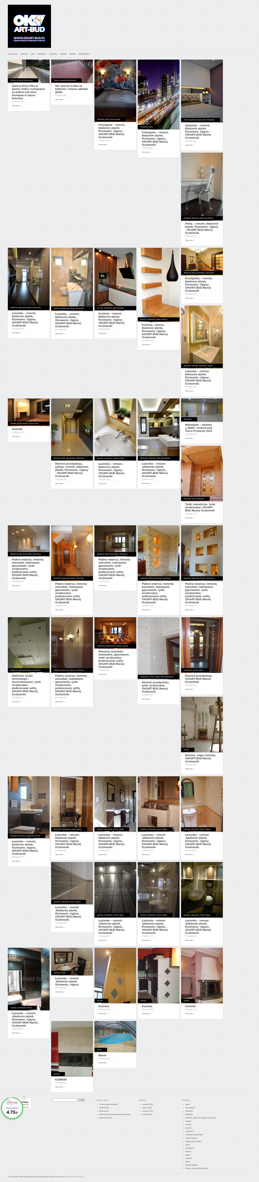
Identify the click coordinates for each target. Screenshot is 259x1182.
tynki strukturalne (208, 120)
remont (112, 119)
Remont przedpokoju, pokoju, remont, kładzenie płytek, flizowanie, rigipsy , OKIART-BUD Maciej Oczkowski (71, 470)
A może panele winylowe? (108, 1104)
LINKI (33, 54)
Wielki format (104, 1108)
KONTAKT (24, 54)
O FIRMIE (63, 54)
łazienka (195, 366)
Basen (102, 1055)
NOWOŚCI (53, 54)
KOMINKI (61, 1079)
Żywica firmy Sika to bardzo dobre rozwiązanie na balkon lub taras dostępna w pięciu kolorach (28, 92)
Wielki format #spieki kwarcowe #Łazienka (114, 1114)
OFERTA (72, 54)
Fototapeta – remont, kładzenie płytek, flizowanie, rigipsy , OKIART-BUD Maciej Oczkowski (111, 131)
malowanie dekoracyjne (194, 1135)
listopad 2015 (147, 1114)
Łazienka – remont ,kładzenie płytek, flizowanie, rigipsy (67, 981)
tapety (118, 119)
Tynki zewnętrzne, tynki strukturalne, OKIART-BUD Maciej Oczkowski (200, 507)
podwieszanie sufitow (114, 646)
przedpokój (189, 1148)
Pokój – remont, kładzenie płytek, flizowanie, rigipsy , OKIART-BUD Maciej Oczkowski (201, 228)
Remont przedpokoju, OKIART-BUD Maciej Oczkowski (199, 678)
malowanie (108, 308)
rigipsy (157, 677)
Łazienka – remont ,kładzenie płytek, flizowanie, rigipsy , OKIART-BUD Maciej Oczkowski (155, 470)
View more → (17, 106)
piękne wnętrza (118, 308)
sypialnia (193, 120)
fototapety (100, 119)
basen (99, 1050)
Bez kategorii (190, 1108)
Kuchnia (103, 1006)
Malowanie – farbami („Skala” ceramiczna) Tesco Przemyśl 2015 (198, 427)
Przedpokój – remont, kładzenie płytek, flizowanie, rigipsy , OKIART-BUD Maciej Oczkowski (199, 284)
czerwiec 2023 (147, 1104)
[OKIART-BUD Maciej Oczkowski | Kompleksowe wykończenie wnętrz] (29, 47)
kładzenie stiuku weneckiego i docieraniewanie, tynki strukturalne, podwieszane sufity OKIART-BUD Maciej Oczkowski (26, 685)
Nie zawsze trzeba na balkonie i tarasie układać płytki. (71, 89)
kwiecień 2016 (147, 1111)
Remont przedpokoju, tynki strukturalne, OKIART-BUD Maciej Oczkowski (155, 687)
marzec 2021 (147, 1108)
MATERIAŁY (42, 54)
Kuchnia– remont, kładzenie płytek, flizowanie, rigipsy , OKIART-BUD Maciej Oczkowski (155, 331)
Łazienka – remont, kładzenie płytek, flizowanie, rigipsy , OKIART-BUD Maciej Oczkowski (25, 319)
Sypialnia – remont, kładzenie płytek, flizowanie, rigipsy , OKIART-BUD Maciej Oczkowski (198, 131)
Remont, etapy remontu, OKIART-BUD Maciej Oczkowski (200, 758)
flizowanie (187, 366)
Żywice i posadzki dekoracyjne (22, 80)
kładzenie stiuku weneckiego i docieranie (26, 308)
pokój (107, 119)
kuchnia (100, 308)
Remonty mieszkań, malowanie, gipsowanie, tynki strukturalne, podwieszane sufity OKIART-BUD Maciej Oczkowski (114, 659)
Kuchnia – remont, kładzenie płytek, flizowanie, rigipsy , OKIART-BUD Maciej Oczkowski (111, 319)
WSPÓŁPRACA (84, 54)
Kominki (17, 429)
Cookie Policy (13, 54)
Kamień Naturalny (105, 1118)
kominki (13, 423)
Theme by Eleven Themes (74, 1177)
